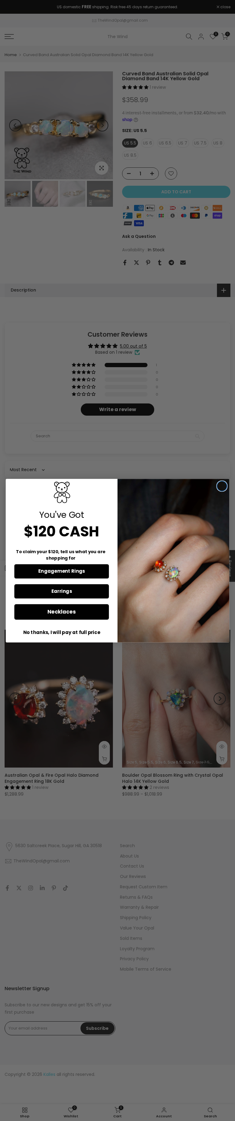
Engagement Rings (61, 571)
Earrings (61, 591)
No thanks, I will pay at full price (61, 632)
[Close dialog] (222, 486)
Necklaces (61, 611)
